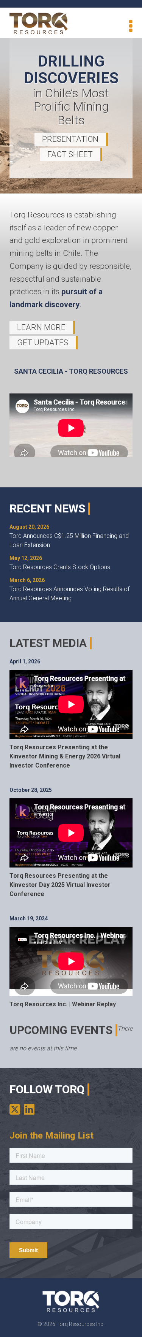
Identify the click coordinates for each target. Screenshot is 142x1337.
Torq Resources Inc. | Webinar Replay (62, 1004)
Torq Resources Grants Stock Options (59, 567)
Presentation (70, 139)
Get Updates (42, 342)
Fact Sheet (70, 154)
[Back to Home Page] (38, 23)
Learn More (41, 327)
